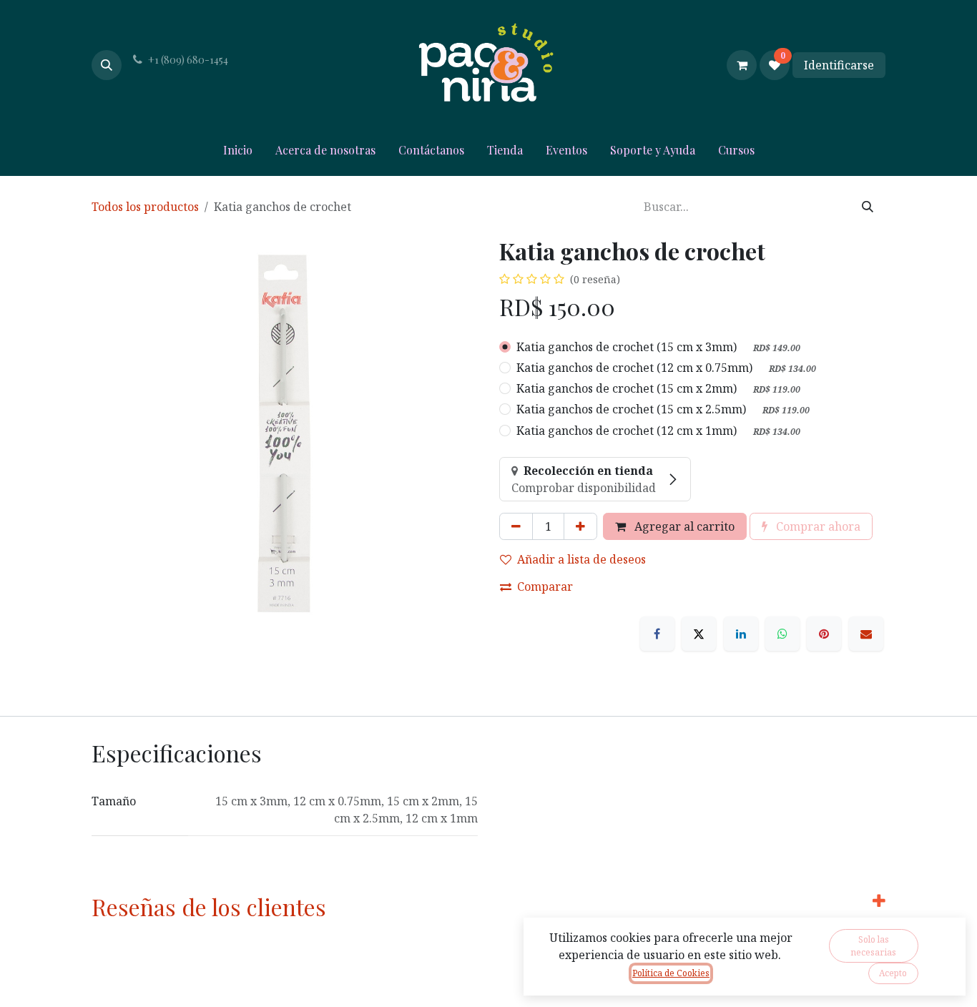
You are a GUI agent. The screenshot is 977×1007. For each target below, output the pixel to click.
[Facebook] (657, 634)
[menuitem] (238, 153)
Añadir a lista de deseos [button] (581, 559)
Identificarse (839, 65)
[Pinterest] (824, 634)
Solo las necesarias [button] (873, 945)
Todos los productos (145, 207)
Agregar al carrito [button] (683, 526)
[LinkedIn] (741, 634)
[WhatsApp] (782, 634)
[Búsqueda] (867, 206)
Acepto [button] (893, 973)
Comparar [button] (545, 586)
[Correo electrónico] (866, 634)
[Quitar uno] (516, 526)
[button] (107, 65)
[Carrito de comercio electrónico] (742, 65)
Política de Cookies (671, 973)
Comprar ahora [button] (816, 526)
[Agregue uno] (580, 526)
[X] (699, 634)
